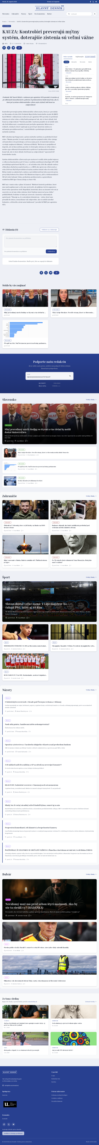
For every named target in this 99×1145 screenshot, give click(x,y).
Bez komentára (40, 14)
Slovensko (5, 14)
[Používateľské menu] (95, 14)
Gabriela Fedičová (17, 649)
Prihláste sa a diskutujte (49, 229)
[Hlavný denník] (49, 7)
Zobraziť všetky (90, 1001)
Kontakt (4, 1118)
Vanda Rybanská (22, 751)
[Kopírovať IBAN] (70, 376)
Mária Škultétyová (22, 711)
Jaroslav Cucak (16, 678)
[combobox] (81, 14)
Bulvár (49, 14)
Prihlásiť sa (51, 251)
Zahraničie (15, 14)
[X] (93, 2)
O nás (53, 1075)
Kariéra (53, 1082)
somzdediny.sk (32, 1001)
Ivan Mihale (20, 441)
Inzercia (4, 1095)
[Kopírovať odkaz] (19, 48)
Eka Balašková (31, 455)
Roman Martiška (22, 731)
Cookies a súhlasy (57, 1098)
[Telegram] (96, 2)
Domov (4, 21)
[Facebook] (90, 2)
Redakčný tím (55, 1079)
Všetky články (90, 399)
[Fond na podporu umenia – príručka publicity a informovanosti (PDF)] (10, 1104)
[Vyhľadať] (68, 13)
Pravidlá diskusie (56, 1101)
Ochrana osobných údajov (59, 1095)
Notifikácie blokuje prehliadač (13, 1133)
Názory (23, 14)
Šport (30, 14)
